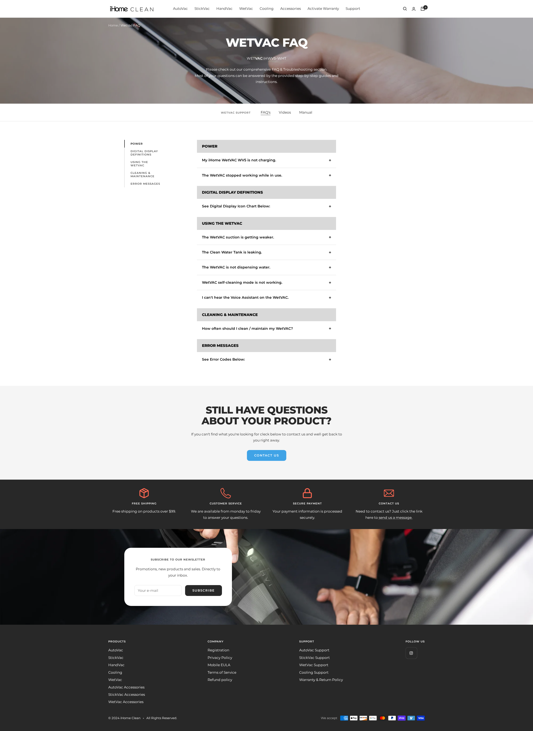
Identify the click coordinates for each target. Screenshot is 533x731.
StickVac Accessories (126, 694)
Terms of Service (222, 672)
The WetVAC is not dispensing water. (236, 267)
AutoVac (180, 8)
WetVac (246, 8)
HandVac (224, 8)
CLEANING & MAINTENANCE (142, 174)
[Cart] (423, 9)
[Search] (405, 9)
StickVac (202, 8)
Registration (218, 650)
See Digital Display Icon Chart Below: (236, 206)
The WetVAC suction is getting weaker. (238, 237)
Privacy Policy (220, 658)
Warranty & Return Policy (321, 680)
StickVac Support (314, 658)
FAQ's (265, 112)
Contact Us (266, 455)
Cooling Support (314, 672)
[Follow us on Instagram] (411, 653)
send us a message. (395, 517)
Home (113, 25)
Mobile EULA (219, 665)
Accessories (290, 8)
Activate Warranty (323, 8)
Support (353, 8)
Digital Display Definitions (144, 152)
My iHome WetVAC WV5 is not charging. (239, 160)
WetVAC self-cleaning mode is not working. (242, 282)
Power (137, 143)
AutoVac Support (314, 650)
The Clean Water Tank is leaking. (232, 252)
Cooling (267, 8)
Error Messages (145, 183)
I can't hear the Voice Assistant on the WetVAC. (245, 297)
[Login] (414, 9)
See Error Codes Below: (223, 359)
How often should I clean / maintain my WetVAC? (247, 328)
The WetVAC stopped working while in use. (242, 175)
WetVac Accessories (125, 702)
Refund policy (220, 680)
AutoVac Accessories (126, 687)
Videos (285, 112)
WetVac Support (313, 665)
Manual (305, 112)
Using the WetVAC (139, 163)
